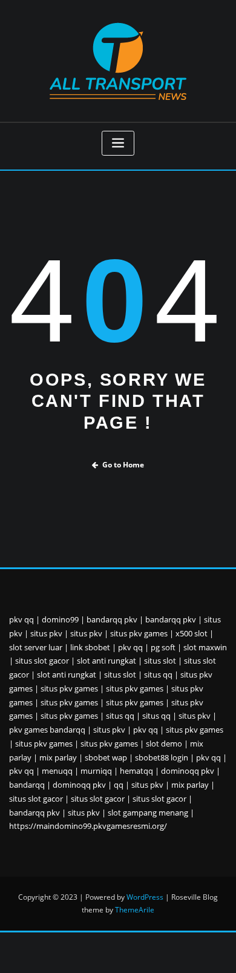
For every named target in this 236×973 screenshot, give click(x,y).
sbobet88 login (161, 757)
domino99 (60, 619)
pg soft (163, 647)
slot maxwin (205, 647)
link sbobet (90, 647)
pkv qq (21, 619)
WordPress (144, 897)
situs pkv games (139, 633)
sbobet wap (106, 757)
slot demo (164, 743)
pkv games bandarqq (47, 729)
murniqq (96, 770)
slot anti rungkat (106, 660)
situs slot (160, 660)
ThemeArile (134, 910)
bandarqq (27, 784)
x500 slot (191, 633)
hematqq (136, 770)
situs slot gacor (42, 660)
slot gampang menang (148, 812)
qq (118, 784)
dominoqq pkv (187, 770)
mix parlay (58, 757)
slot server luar (35, 647)
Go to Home (123, 465)
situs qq (158, 674)
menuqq (57, 770)
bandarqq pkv (112, 619)
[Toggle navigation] (118, 143)
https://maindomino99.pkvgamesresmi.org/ (88, 825)
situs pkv (46, 633)
